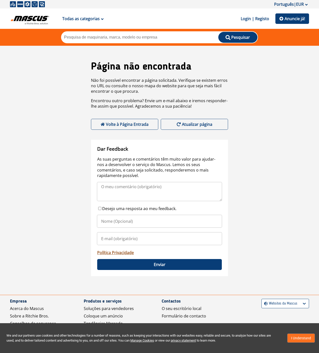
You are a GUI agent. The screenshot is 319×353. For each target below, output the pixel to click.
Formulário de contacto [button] (184, 316)
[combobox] (264, 304)
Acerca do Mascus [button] (27, 308)
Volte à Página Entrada (127, 124)
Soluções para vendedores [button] (109, 308)
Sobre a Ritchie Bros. (29, 316)
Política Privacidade (115, 252)
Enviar (159, 264)
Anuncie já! (295, 18)
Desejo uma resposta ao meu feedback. (139, 208)
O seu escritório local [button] (181, 308)
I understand (301, 338)
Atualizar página (197, 124)
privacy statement (183, 340)
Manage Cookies (142, 340)
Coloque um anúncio (103, 316)
